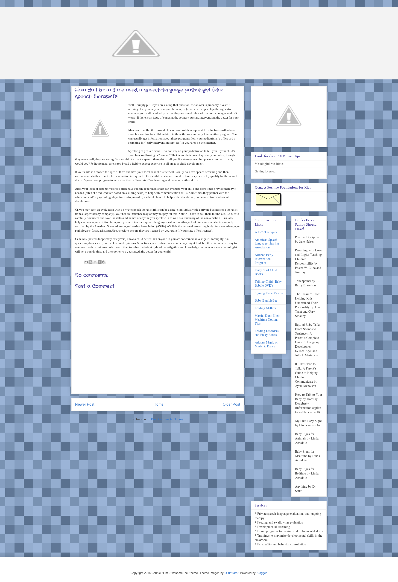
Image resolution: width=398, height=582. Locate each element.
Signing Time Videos (269, 293)
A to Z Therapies (266, 232)
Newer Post (84, 404)
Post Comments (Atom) (167, 419)
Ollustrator (231, 573)
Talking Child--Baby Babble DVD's (268, 283)
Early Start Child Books (266, 272)
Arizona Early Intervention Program (264, 259)
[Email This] (86, 262)
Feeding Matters (265, 308)
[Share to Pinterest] (103, 262)
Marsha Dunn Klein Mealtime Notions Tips (267, 319)
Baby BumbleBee (266, 300)
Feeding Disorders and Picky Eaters (266, 333)
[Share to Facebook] (99, 262)
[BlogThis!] (90, 262)
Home (159, 404)
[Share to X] (95, 262)
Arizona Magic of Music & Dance (266, 344)
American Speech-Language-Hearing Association (267, 243)
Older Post (231, 404)
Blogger (261, 573)
